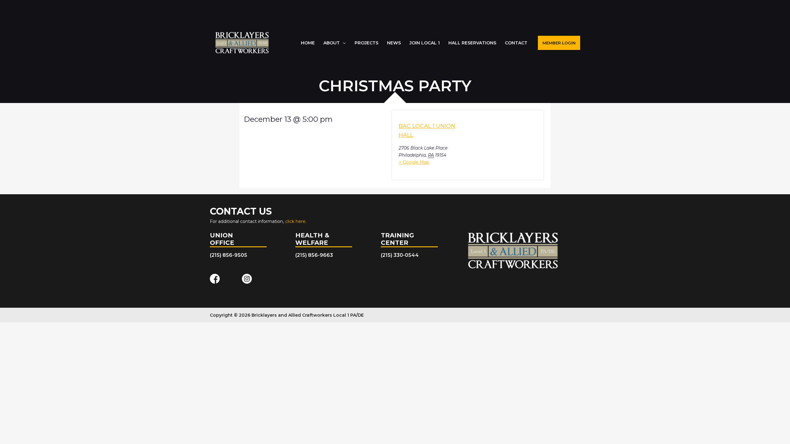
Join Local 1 (425, 43)
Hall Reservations (472, 43)
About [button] (331, 43)
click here (295, 221)
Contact (516, 43)
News (394, 43)
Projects (366, 43)
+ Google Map (414, 162)
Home (308, 43)
